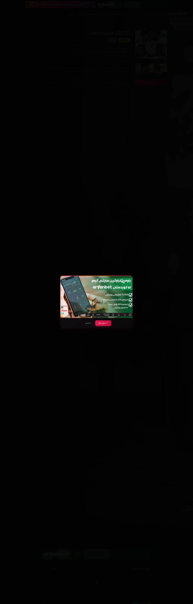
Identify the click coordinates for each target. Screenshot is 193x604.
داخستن (88, 323)
